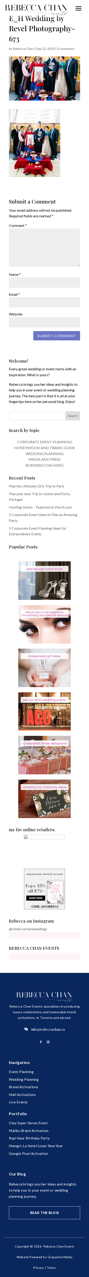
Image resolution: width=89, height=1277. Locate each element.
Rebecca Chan (23, 49)
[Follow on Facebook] (41, 1042)
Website (15, 314)
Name (15, 274)
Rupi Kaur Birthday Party (29, 1138)
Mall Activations (22, 1095)
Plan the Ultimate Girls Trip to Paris (36, 486)
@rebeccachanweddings (28, 929)
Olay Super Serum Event (28, 1123)
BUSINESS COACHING (44, 465)
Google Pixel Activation (28, 1153)
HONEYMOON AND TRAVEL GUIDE (44, 448)
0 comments (66, 49)
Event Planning (21, 1072)
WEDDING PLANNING (45, 453)
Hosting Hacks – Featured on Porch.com (40, 507)
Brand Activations (23, 1087)
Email (14, 294)
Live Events (18, 1102)
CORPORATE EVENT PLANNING (44, 442)
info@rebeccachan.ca (48, 1029)
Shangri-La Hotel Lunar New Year (36, 1146)
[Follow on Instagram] (48, 1042)
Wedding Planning (24, 1079)
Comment (18, 225)
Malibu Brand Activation (29, 1131)
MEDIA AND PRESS (44, 459)
